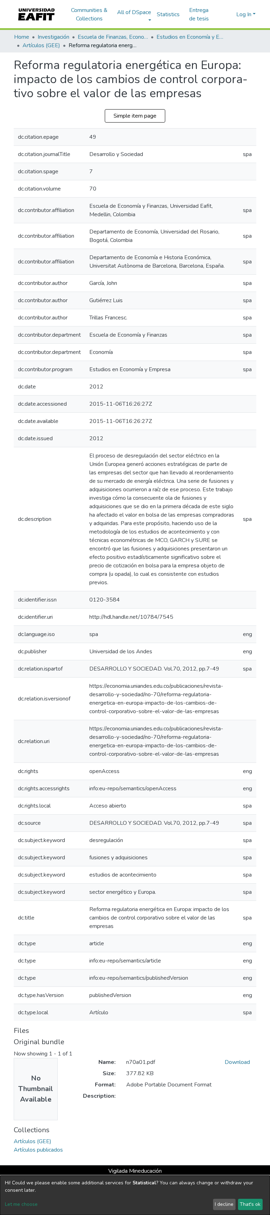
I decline (224, 1204)
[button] (229, 14)
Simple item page (135, 116)
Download (237, 1062)
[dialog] (135, 1195)
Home (21, 37)
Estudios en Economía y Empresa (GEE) (191, 37)
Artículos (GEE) (41, 45)
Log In (243, 14)
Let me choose (21, 1204)
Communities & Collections (89, 14)
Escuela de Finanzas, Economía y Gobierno (113, 37)
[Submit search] (219, 14)
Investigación (53, 37)
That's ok (250, 1204)
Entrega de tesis (199, 14)
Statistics (168, 14)
